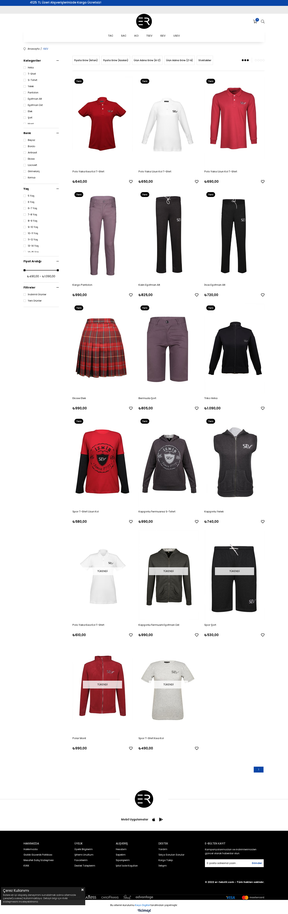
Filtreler (29, 287)
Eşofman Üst (35, 105)
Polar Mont (79, 738)
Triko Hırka (210, 398)
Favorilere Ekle (131, 181)
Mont (31, 124)
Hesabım (121, 849)
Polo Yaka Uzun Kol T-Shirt (155, 171)
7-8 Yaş (32, 214)
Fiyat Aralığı (33, 261)
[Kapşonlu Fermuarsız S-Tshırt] (169, 462)
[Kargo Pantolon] (102, 235)
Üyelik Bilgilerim (83, 849)
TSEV (149, 36)
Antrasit (32, 152)
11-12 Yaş (33, 239)
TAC (110, 36)
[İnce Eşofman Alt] (234, 235)
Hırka (31, 67)
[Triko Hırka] (234, 348)
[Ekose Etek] (102, 348)
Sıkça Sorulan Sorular (171, 854)
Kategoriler (32, 61)
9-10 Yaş (33, 227)
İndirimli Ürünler (37, 294)
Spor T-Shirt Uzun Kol (85, 511)
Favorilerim (81, 860)
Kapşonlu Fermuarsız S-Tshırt (157, 511)
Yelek (31, 86)
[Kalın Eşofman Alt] (169, 235)
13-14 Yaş (33, 246)
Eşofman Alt (35, 99)
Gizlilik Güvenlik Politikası (38, 854)
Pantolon (33, 92)
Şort (30, 117)
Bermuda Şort (147, 398)
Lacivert (32, 165)
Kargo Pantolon (82, 285)
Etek (30, 111)
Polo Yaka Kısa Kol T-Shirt (88, 171)
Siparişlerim (123, 860)
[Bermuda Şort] (169, 348)
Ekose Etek (79, 398)
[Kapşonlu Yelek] (234, 462)
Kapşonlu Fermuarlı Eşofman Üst (159, 625)
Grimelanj (34, 171)
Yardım (162, 849)
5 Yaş (31, 196)
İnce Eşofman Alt (214, 285)
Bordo (31, 146)
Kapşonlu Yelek (214, 511)
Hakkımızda (31, 849)
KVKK (26, 865)
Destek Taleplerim (84, 865)
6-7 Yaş (32, 208)
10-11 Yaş (33, 233)
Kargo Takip (165, 860)
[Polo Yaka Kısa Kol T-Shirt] (102, 122)
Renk (27, 133)
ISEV (163, 36)
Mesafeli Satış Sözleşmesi (39, 860)
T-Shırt (32, 74)
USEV (176, 36)
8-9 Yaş (32, 221)
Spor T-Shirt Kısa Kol (151, 738)
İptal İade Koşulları (127, 865)
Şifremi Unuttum (83, 854)
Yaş (26, 189)
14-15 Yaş (33, 252)
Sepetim (121, 854)
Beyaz (31, 140)
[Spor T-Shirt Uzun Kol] (102, 462)
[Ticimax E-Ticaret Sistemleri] (144, 911)
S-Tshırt (32, 80)
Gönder (257, 863)
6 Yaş (31, 202)
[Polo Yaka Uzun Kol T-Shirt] (169, 122)
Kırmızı (31, 177)
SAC (123, 36)
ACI (136, 36)
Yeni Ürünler (35, 301)
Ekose (31, 159)
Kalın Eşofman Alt (149, 285)
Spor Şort (210, 625)
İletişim (162, 865)
